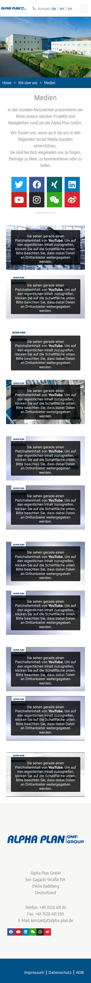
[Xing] (54, 184)
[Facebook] (36, 184)
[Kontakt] (34, 8)
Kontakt (44, 9)
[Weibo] (72, 199)
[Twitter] (19, 184)
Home (6, 82)
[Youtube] (19, 199)
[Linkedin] (72, 184)
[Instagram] (36, 199)
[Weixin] (54, 199)
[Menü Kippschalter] (84, 8)
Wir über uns (27, 82)
